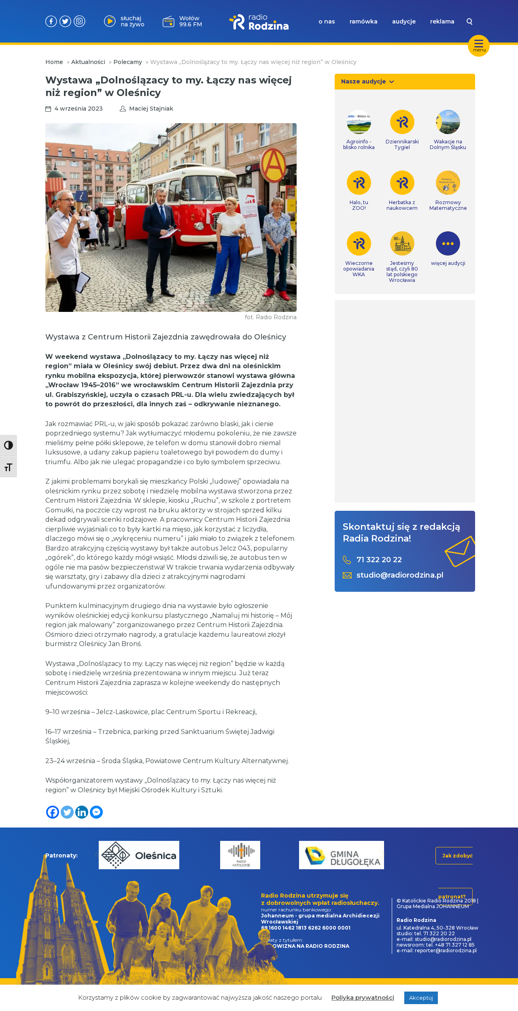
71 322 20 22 (379, 560)
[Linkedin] (81, 812)
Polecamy (127, 62)
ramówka (364, 21)
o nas (326, 21)
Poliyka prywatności (362, 997)
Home (54, 62)
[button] (98, 854)
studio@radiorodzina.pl (400, 575)
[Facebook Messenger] (96, 812)
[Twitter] (67, 812)
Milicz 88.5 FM (190, 21)
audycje (404, 21)
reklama (442, 21)
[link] (359, 130)
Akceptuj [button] (421, 997)
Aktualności (88, 62)
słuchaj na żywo (132, 21)
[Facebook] (52, 812)
